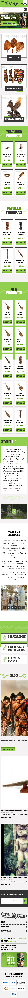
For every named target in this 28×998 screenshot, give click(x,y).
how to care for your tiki (16, 649)
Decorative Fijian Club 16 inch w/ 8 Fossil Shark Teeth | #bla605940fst (20, 341)
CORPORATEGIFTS (18, 636)
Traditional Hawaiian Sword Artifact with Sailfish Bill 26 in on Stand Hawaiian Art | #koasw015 (7, 156)
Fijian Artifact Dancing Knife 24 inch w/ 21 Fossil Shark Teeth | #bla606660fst (20, 314)
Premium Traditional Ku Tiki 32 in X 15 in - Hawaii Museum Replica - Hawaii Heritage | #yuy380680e (20, 368)
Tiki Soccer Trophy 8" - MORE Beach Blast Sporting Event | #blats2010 (21, 234)
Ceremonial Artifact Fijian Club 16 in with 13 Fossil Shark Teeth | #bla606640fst (7, 395)
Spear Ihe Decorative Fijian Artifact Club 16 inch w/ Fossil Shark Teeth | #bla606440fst (7, 368)
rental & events (14, 660)
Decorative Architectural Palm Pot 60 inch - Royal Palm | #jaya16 (20, 422)
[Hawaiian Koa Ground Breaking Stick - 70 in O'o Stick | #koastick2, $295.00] (21, 254)
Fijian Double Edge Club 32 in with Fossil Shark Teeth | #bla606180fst (20, 395)
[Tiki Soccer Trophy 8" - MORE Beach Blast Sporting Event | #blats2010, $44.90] (21, 226)
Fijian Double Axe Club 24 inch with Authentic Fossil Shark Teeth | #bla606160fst (7, 314)
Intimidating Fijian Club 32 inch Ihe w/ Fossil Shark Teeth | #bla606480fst (7, 422)
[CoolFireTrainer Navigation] (3, 2)
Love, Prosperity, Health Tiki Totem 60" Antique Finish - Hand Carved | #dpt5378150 (7, 262)
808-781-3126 (18, 564)
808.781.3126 (12, 941)
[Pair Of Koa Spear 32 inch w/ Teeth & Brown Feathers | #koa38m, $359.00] (21, 148)
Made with (10, 976)
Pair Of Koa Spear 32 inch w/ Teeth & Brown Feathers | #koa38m (21, 156)
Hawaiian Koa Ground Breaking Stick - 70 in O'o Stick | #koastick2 (20, 262)
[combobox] (14, 9)
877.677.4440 (22, 939)
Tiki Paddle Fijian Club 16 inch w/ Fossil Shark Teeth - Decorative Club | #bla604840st (21, 184)
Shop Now (7, 23)
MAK (20, 976)
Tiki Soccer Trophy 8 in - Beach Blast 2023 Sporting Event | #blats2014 (7, 234)
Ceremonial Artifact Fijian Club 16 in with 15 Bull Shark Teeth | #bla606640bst (7, 341)
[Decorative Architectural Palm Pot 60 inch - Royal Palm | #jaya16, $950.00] (20, 414)
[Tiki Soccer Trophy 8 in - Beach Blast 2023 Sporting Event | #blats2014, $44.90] (7, 226)
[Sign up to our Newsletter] (25, 901)
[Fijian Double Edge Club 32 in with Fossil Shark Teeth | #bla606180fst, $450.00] (20, 387)
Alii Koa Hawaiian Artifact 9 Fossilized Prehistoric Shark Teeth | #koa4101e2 (7, 184)
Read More (6, 749)
